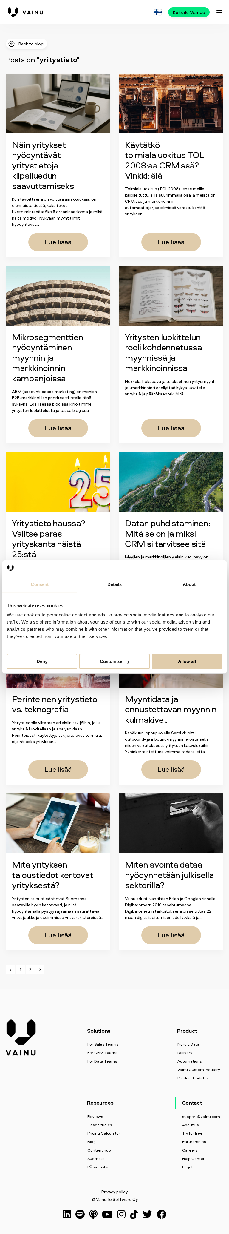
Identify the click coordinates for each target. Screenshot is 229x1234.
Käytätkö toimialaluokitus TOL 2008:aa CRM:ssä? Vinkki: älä (164, 160)
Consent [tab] (40, 584)
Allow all (187, 661)
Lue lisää (58, 241)
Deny (42, 661)
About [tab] (189, 584)
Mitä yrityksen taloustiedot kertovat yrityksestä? (52, 874)
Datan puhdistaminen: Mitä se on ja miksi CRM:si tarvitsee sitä (167, 533)
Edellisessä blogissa (49, 404)
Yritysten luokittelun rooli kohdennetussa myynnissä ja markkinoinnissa (163, 352)
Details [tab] (114, 584)
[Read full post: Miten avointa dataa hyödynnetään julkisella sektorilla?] (171, 823)
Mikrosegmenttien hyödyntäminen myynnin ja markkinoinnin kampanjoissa (47, 357)
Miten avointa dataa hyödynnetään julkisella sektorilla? (169, 874)
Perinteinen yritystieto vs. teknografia (54, 704)
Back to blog (31, 44)
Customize (111, 661)
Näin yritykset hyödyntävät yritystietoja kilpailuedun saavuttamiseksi (44, 165)
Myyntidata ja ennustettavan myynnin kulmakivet (170, 709)
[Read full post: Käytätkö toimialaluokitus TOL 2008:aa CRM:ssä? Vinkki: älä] (171, 103)
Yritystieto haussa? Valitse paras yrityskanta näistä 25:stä (48, 538)
